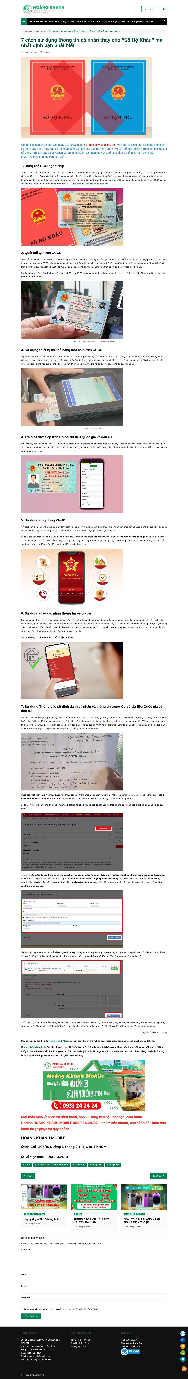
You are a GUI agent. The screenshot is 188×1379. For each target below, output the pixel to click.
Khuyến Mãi (137, 21)
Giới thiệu (54, 21)
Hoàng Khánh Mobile (59, 1041)
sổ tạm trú (114, 1165)
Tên (23, 1274)
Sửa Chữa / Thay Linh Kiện (104, 21)
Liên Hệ (149, 21)
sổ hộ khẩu (97, 1165)
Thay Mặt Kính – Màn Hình (74, 21)
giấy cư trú (80, 1165)
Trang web (25, 1298)
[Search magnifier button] (164, 9)
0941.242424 (35, 1353)
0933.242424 (39, 1350)
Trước (29, 1176)
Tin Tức (125, 21)
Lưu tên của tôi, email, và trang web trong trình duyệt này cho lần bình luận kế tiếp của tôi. (61, 1309)
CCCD (27, 1165)
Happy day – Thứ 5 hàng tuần (41, 1219)
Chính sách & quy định (132, 1343)
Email (24, 1286)
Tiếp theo (157, 1176)
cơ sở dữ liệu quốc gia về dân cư (52, 1165)
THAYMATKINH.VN (37, 21)
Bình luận (26, 1249)
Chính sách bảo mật (130, 1346)
